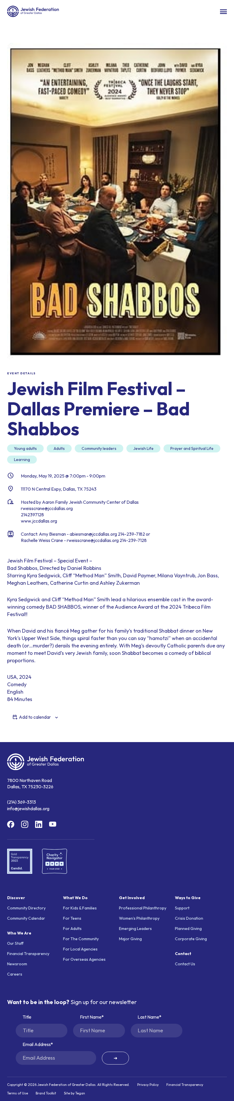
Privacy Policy (148, 1085)
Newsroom (17, 963)
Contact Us (185, 963)
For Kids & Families (80, 908)
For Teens (72, 918)
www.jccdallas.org (39, 521)
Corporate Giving (191, 938)
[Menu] (223, 11)
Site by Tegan (74, 1093)
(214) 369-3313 (21, 802)
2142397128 (32, 514)
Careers (14, 974)
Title (27, 1017)
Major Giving (130, 938)
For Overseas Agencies (84, 959)
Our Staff (15, 943)
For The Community (81, 938)
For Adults (72, 928)
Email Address (37, 1044)
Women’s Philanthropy (139, 918)
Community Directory (26, 908)
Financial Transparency (28, 953)
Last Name (148, 1017)
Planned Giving (188, 928)
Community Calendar (26, 918)
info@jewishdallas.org (28, 808)
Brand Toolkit (46, 1093)
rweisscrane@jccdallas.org (47, 508)
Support (182, 908)
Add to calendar (35, 717)
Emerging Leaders (135, 928)
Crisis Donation (189, 918)
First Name (91, 1017)
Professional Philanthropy (142, 908)
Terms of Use (17, 1093)
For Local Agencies (80, 949)
